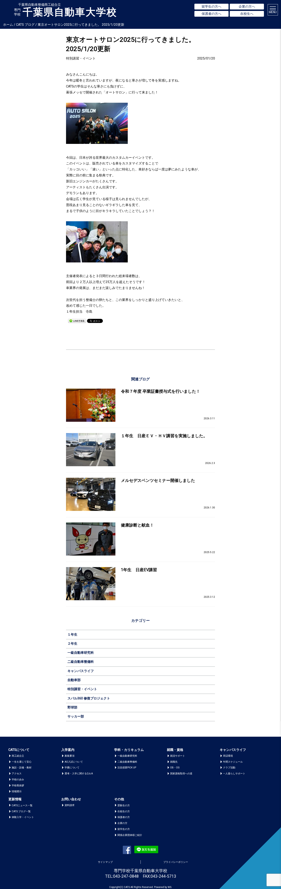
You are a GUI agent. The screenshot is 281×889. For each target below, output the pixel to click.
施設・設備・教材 (21, 767)
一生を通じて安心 (21, 761)
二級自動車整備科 (80, 662)
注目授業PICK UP (126, 767)
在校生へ (246, 14)
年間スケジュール (233, 761)
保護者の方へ (211, 14)
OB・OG (175, 767)
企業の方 (122, 823)
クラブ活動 (229, 767)
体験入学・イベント (23, 817)
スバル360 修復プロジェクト (88, 698)
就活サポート (177, 755)
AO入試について (74, 761)
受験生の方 (123, 805)
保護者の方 (123, 817)
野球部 (72, 707)
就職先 (174, 761)
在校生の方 (123, 811)
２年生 (72, 643)
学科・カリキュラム (129, 750)
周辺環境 (228, 755)
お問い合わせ (71, 799)
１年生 (72, 634)
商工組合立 (18, 755)
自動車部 (74, 680)
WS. (170, 887)
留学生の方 (123, 829)
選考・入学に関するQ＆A (79, 773)
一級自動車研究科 (80, 653)
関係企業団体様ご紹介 (129, 835)
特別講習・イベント (82, 689)
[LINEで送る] (77, 321)
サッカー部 (75, 716)
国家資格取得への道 (181, 773)
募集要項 (69, 755)
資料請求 (69, 805)
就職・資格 (175, 750)
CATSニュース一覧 (22, 805)
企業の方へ (247, 6)
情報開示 (17, 791)
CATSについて (18, 750)
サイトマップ (105, 862)
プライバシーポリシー (175, 862)
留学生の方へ (211, 6)
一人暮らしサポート (234, 773)
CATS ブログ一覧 (21, 811)
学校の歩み (18, 779)
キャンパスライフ (80, 671)
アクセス (17, 773)
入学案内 (67, 750)
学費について (72, 767)
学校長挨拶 (18, 785)
